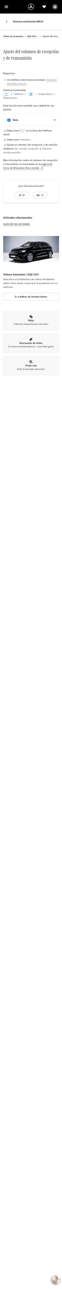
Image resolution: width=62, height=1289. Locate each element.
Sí (20, 195)
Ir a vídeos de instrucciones (31, 296)
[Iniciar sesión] (55, 7)
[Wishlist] (44, 6)
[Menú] (6, 7)
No (38, 195)
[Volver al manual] (8, 21)
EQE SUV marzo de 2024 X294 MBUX (33, 36)
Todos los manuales (13, 36)
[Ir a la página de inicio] (31, 6)
